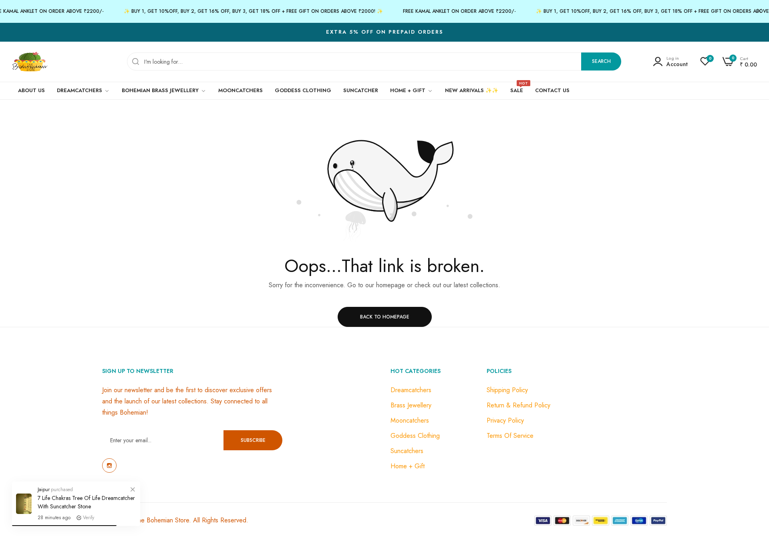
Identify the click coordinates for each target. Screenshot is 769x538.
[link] (132, 489)
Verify (88, 517)
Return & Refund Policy (518, 405)
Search (601, 61)
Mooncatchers (410, 420)
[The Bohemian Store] (30, 62)
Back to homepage (384, 316)
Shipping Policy (507, 390)
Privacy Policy (505, 420)
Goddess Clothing (415, 435)
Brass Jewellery (411, 405)
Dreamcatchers (411, 390)
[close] (759, 11)
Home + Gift (408, 466)
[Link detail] (109, 465)
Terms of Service (510, 435)
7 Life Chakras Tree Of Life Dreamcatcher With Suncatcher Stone (86, 502)
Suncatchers (407, 450)
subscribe (253, 440)
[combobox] (374, 61)
